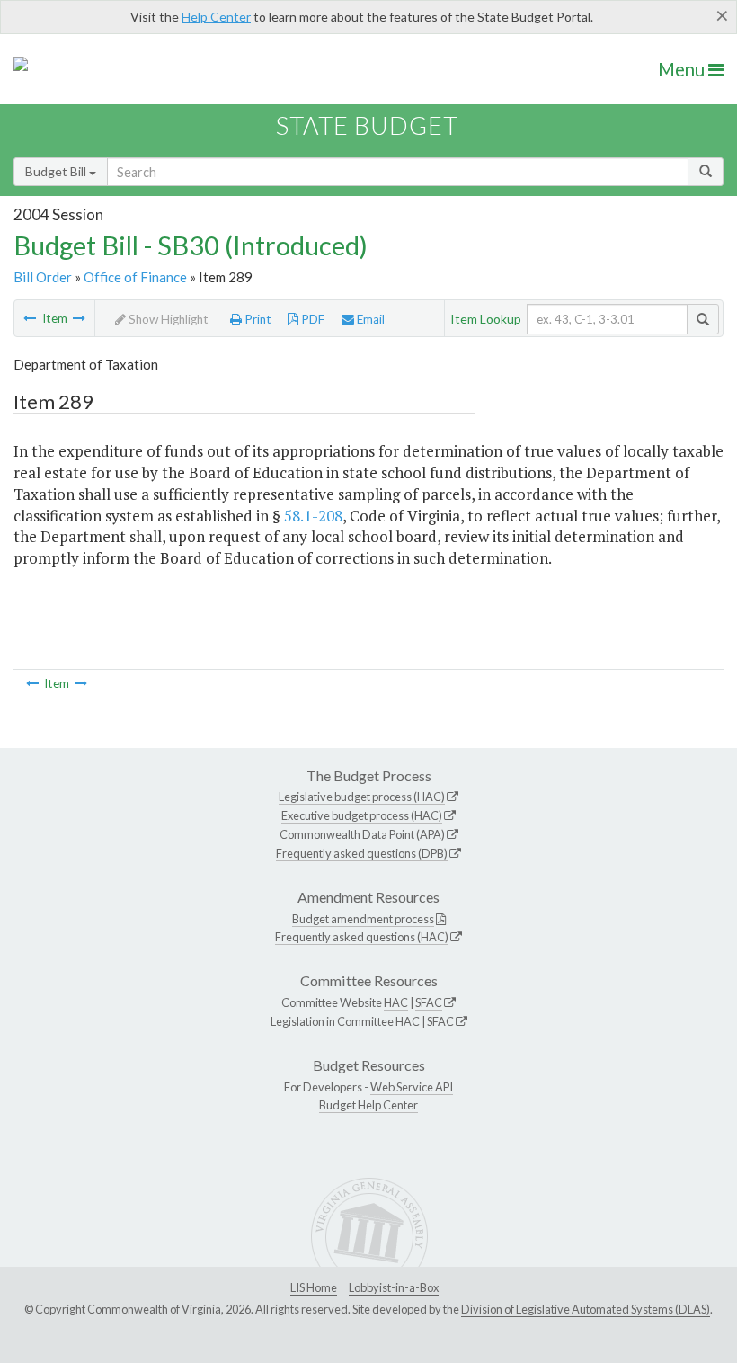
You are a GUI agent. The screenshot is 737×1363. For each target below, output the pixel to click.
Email (369, 319)
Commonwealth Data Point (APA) (362, 834)
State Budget (367, 125)
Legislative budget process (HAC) (362, 796)
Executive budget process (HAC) (361, 815)
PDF (311, 319)
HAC (396, 1002)
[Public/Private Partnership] (29, 318)
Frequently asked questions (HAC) (361, 937)
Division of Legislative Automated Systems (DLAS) (585, 1309)
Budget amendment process (363, 919)
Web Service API (411, 1087)
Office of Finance (135, 277)
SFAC (428, 1002)
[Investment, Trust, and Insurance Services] (79, 318)
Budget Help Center (368, 1105)
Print (256, 319)
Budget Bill (57, 171)
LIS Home (313, 1287)
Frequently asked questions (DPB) (362, 853)
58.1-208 (313, 515)
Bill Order (42, 277)
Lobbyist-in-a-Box (394, 1287)
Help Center (216, 16)
